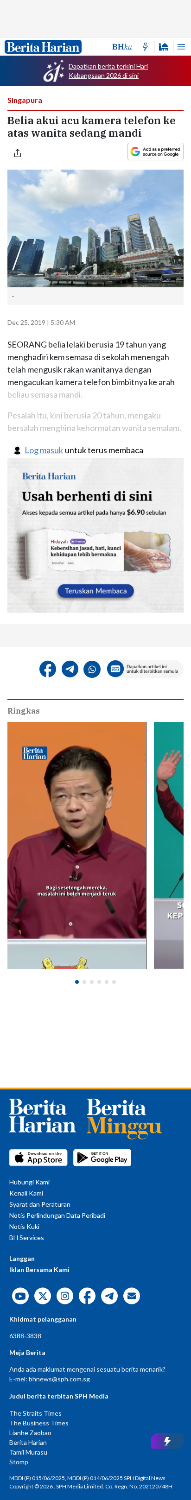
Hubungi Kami (29, 1182)
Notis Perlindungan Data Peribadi (57, 1215)
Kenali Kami (26, 1193)
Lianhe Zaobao (30, 1433)
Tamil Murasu (28, 1452)
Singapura (24, 99)
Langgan (22, 1258)
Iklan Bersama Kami (39, 1269)
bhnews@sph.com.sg (59, 1379)
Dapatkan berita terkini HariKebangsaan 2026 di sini (108, 70)
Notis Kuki (24, 1226)
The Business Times (39, 1423)
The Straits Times (35, 1413)
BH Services (26, 1237)
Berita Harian (28, 1442)
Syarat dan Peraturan (39, 1204)
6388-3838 (25, 1336)
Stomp (18, 1462)
